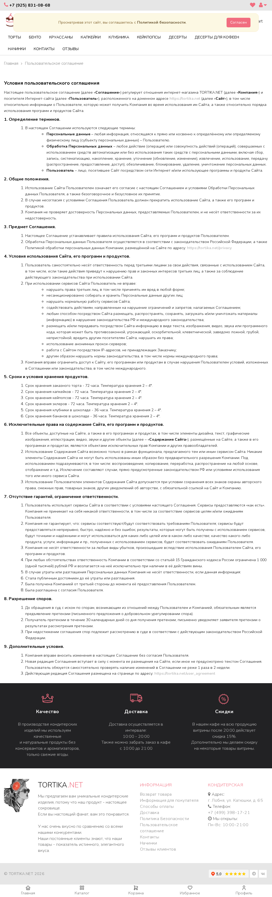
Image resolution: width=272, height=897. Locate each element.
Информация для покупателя (169, 800)
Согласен (238, 22)
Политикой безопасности (161, 22)
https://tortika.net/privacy (209, 247)
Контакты (44, 48)
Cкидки (224, 711)
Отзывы (70, 48)
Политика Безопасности (164, 819)
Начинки (17, 48)
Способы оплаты (157, 806)
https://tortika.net (184, 98)
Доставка (136, 711)
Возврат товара (156, 794)
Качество (47, 711)
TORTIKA (60, 785)
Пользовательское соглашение (159, 828)
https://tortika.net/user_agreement (184, 673)
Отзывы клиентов (158, 849)
